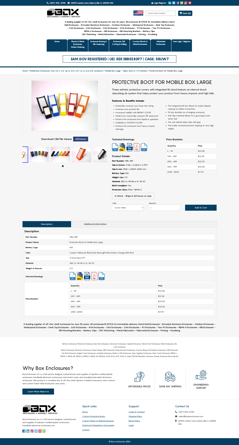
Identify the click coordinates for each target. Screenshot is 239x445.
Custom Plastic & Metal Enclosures (140, 42)
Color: (114, 203)
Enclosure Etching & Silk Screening (98, 42)
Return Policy (134, 421)
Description (46, 224)
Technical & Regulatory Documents (98, 425)
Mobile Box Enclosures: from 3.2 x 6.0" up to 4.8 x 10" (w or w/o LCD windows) (66, 71)
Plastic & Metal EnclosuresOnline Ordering (78, 44)
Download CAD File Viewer (56, 139)
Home (57, 41)
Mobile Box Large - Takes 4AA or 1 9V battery (126, 71)
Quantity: (152, 203)
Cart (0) (186, 13)
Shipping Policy (135, 416)
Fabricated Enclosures (160, 42)
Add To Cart (201, 207)
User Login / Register (181, 41)
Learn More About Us (38, 391)
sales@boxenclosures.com (191, 416)
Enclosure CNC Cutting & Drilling (119, 42)
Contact (86, 430)
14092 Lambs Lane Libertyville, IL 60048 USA (197, 422)
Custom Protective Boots (93, 416)
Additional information (95, 224)
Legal (131, 425)
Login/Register (160, 3)
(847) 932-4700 (57, 3)
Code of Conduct (137, 412)
